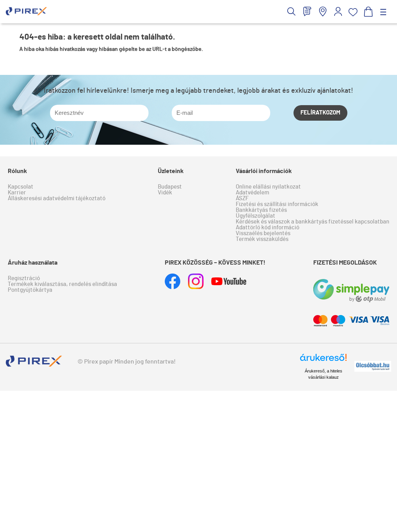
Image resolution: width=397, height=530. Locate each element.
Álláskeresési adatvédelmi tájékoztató (56, 198)
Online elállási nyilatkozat (268, 187)
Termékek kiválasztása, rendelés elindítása (62, 284)
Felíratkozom (320, 113)
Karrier (17, 193)
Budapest (170, 187)
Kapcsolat (20, 187)
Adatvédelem (252, 193)
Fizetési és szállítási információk (277, 204)
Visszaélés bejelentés (263, 233)
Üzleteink (171, 171)
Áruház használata (32, 263)
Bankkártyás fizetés (261, 210)
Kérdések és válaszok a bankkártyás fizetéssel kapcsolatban (312, 222)
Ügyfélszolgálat (255, 216)
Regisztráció (24, 278)
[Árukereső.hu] (323, 361)
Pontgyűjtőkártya (30, 290)
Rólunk (17, 171)
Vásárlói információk (264, 171)
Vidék (165, 193)
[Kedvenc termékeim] (353, 12)
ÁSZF (242, 198)
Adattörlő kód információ (267, 227)
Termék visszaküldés (262, 239)
